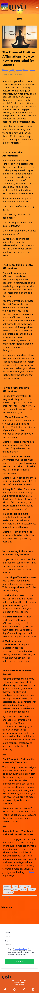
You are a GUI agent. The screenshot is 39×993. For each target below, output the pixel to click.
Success (32, 70)
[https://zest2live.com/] (14, 7)
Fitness (25, 70)
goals (4, 72)
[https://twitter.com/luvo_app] (24, 989)
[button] (37, 7)
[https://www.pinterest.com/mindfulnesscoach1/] (33, 989)
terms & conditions (21, 949)
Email (7, 941)
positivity (19, 70)
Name (7, 933)
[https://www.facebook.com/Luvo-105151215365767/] (5, 989)
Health (12, 70)
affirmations (16, 72)
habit (9, 72)
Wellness (5, 70)
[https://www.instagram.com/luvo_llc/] (15, 989)
